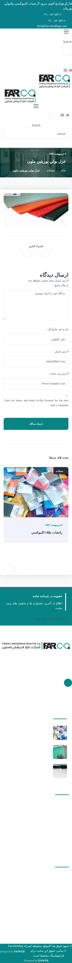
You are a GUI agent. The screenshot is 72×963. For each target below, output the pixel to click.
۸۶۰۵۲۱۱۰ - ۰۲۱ (53, 14)
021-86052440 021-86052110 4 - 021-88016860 (38, 903)
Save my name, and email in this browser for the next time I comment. (36, 403)
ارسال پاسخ (61, 285)
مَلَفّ (61, 818)
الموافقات (58, 825)
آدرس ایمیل (61, 351)
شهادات (59, 833)
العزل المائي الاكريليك (37, 770)
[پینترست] (68, 683)
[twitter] (45, 254)
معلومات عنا (57, 840)
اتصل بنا (59, 848)
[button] (67, 37)
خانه (63, 170)
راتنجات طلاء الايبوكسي (46, 532)
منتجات (51, 170)
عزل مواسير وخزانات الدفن (34, 751)
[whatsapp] (36, 254)
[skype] (18, 254)
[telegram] (27, 254)
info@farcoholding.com (52, 26)
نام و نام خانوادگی (57, 329)
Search (67, 41)
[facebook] (54, 254)
